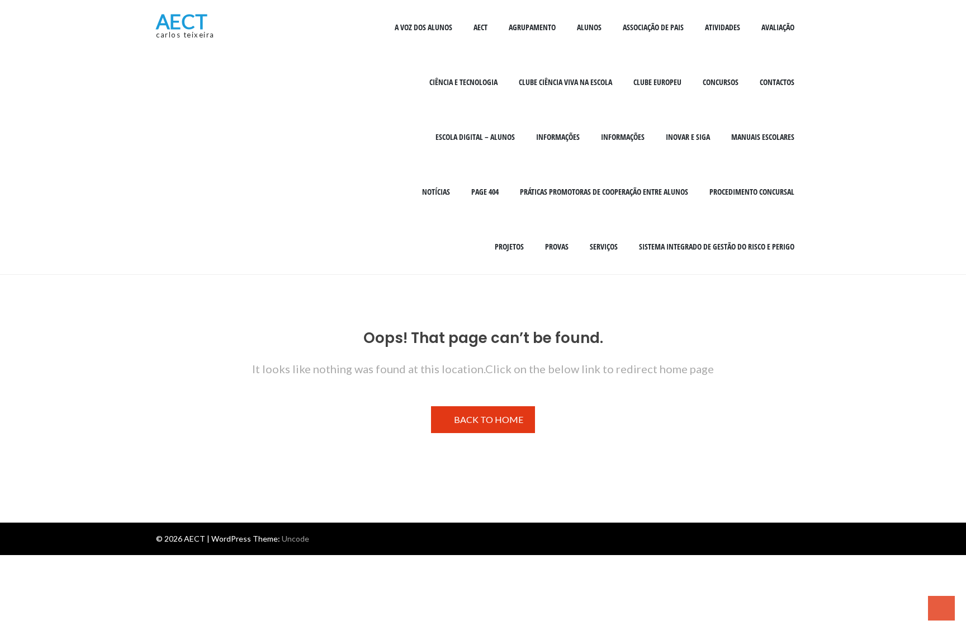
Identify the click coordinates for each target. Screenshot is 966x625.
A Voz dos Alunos (423, 27)
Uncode (295, 538)
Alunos (589, 27)
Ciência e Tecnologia (463, 82)
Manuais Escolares (762, 136)
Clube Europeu (657, 82)
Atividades (722, 27)
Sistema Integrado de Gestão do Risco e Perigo (716, 246)
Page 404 (485, 191)
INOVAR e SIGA (688, 136)
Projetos (509, 246)
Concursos (720, 82)
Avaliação (777, 27)
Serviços (604, 246)
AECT (181, 21)
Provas (557, 246)
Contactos (777, 82)
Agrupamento (532, 27)
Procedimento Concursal (751, 191)
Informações (558, 136)
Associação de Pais (653, 27)
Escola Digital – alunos (475, 136)
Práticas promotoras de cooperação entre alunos (604, 191)
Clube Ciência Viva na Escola (565, 82)
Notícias (436, 191)
